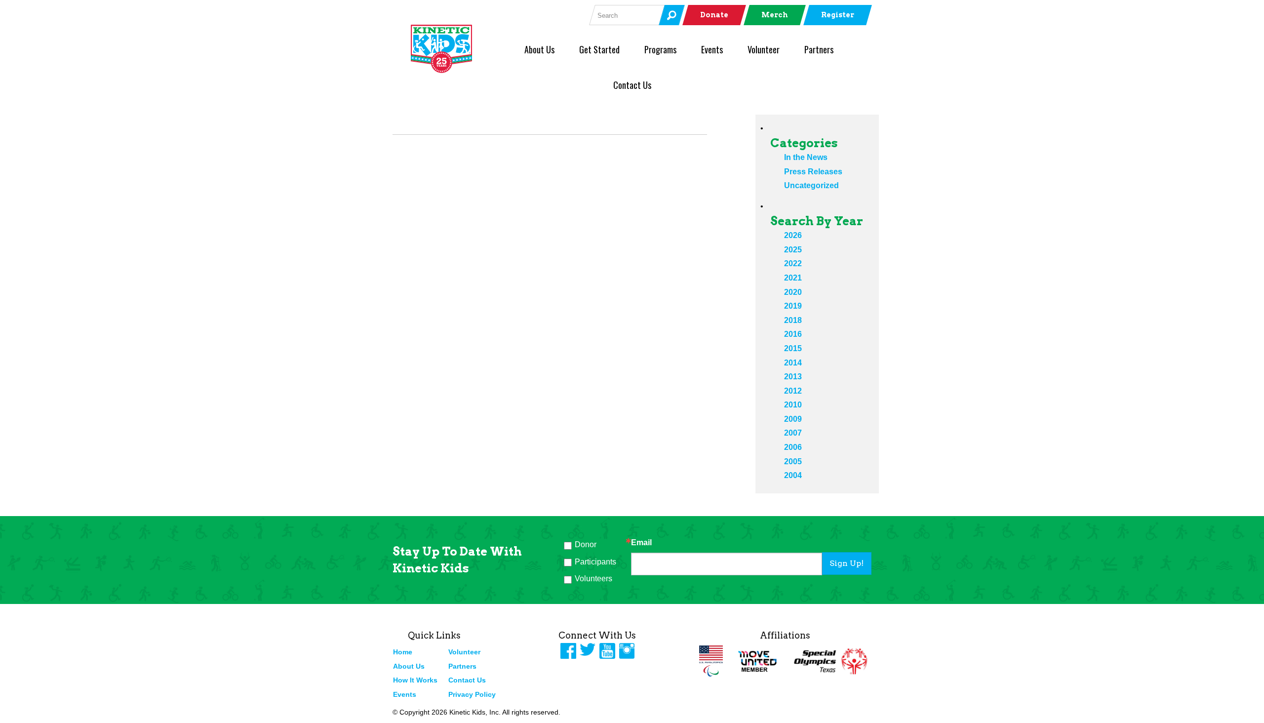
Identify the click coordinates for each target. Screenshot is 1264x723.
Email (641, 543)
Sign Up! (847, 563)
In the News (806, 157)
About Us (539, 49)
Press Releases (813, 171)
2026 (793, 235)
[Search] (671, 15)
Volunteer (764, 49)
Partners (818, 49)
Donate (714, 15)
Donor (585, 544)
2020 (793, 292)
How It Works (415, 680)
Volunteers (593, 578)
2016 (793, 334)
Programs (660, 49)
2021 (793, 278)
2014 (793, 363)
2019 (793, 306)
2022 (793, 263)
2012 (793, 391)
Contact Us (632, 85)
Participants (595, 562)
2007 (793, 433)
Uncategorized (811, 185)
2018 (793, 320)
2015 (793, 348)
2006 (793, 447)
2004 (793, 475)
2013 (793, 376)
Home (402, 651)
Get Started (599, 49)
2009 (793, 419)
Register (837, 15)
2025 (793, 249)
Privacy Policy (472, 694)
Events (712, 49)
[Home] (458, 49)
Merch (774, 15)
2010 (793, 405)
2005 (793, 461)
